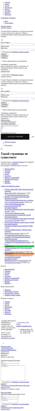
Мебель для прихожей (12, 177)
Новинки (8, 290)
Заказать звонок (6, 26)
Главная (7, 2)
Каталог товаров (15, 136)
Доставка (8, 11)
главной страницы (18, 162)
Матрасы (8, 183)
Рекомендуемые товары (12, 295)
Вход (6, 21)
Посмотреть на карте (8, 338)
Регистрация (9, 23)
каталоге (15, 164)
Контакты (8, 14)
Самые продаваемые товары (10, 186)
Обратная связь (6, 346)
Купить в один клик (22, 385)
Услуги (7, 6)
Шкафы (7, 181)
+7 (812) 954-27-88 (7, 75)
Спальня (7, 170)
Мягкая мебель (9, 169)
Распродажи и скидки (12, 293)
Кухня (7, 174)
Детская (7, 172)
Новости (7, 13)
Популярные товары (11, 291)
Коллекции (8, 7)
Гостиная (8, 176)
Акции (7, 4)
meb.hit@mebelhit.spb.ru (24, 326)
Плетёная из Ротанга (11, 179)
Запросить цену (18, 407)
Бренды (7, 9)
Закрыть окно (5, 71)
